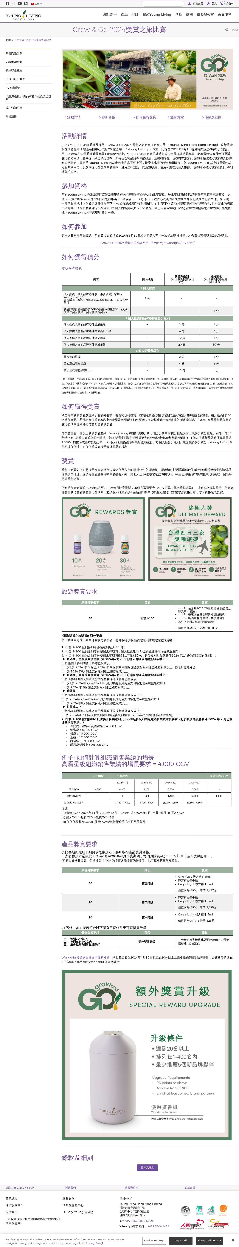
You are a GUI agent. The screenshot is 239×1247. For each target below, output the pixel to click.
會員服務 (224, 14)
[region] (119, 1240)
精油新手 (110, 14)
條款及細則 (213, 117)
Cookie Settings (154, 1241)
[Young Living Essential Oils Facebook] (7, 3)
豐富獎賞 (177, 117)
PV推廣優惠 (13, 87)
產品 (124, 14)
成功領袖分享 (14, 108)
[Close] (233, 1240)
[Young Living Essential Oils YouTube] (20, 3)
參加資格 (108, 117)
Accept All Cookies (209, 1241)
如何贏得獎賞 (146, 117)
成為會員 (198, 3)
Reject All (181, 1241)
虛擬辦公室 (205, 14)
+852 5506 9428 (158, 1226)
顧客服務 (69, 1198)
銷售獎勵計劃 (14, 53)
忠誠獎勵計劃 (14, 62)
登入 (214, 3)
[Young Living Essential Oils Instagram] (13, 3)
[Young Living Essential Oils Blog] (26, 3)
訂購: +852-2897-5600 (20, 1188)
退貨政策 (12, 1212)
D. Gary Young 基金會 (78, 1212)
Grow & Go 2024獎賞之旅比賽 (33, 40)
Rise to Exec (15, 79)
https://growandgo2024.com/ (173, 242)
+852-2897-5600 (142, 1221)
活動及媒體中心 (73, 1205)
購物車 (228, 3)
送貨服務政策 (15, 1205)
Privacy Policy (94, 1243)
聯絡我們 (70, 1188)
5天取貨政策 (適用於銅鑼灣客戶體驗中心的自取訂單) (33, 1221)
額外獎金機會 (14, 70)
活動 (178, 14)
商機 (189, 14)
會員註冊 (11, 116)
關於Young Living (157, 14)
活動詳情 (74, 117)
